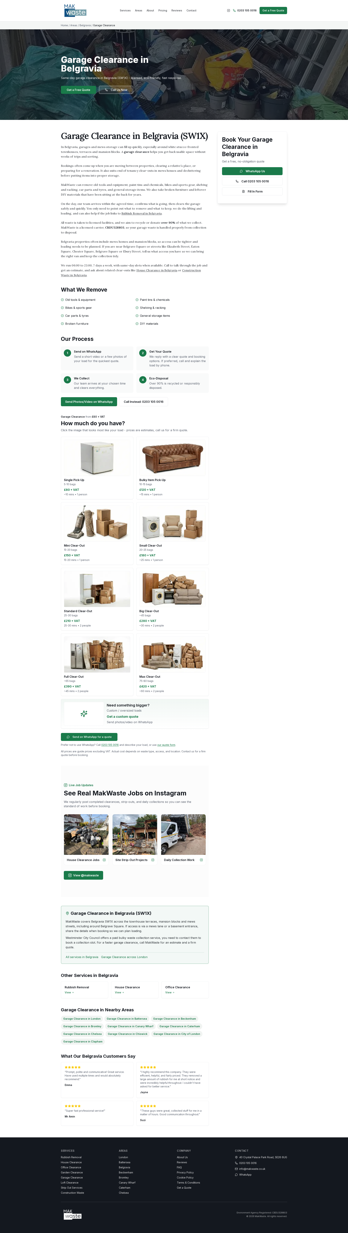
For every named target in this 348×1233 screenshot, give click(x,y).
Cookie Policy (185, 1177)
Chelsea (124, 1192)
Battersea (124, 1162)
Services (125, 10)
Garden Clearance (72, 1172)
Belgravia (85, 25)
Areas (138, 10)
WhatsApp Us (255, 171)
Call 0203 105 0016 (255, 181)
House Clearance (71, 1162)
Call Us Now (119, 90)
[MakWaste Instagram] (228, 10)
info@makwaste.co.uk (252, 1168)
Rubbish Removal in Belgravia (141, 213)
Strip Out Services (71, 1187)
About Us (182, 1157)
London (123, 1157)
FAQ (179, 1167)
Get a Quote (184, 1187)
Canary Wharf (127, 1182)
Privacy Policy (185, 1172)
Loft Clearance (69, 1182)
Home (64, 25)
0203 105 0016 (247, 10)
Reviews (176, 10)
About (150, 10)
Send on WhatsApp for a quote (92, 736)
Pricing (162, 10)
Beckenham (126, 1172)
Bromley (124, 1177)
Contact (191, 10)
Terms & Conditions (188, 1182)
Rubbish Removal (71, 1157)
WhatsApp (245, 1174)
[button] (97, 468)
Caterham (124, 1187)
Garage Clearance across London (124, 957)
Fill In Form (255, 191)
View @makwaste (86, 875)
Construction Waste (72, 1192)
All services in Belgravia (82, 957)
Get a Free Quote (273, 10)
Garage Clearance (72, 1177)
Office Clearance (71, 1167)
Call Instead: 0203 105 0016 (143, 402)
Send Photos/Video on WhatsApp (89, 402)
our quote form (166, 744)
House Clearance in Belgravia (156, 270)
